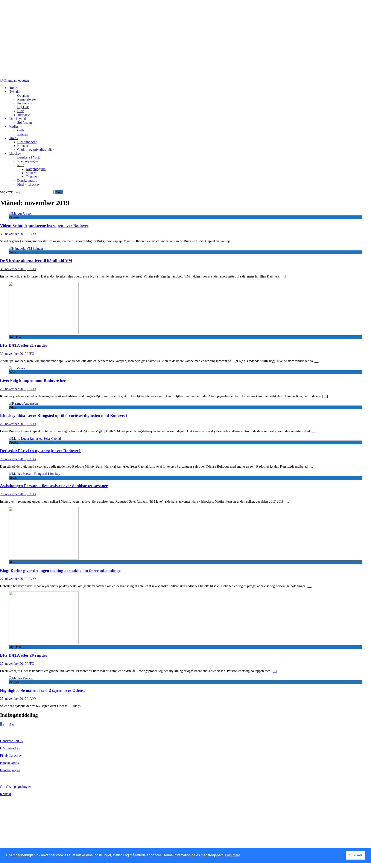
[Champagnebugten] (14, 80)
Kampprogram (36, 169)
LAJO (31, 234)
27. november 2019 (13, 579)
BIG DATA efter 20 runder (23, 655)
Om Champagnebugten (16, 786)
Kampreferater (27, 99)
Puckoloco (24, 103)
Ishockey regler (27, 161)
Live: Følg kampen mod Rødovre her (33, 380)
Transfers (32, 176)
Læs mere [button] (232, 855)
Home (13, 88)
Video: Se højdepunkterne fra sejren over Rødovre (44, 225)
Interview (23, 115)
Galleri (21, 130)
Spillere (31, 173)
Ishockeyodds (18, 118)
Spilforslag (24, 122)
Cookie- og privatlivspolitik (35, 149)
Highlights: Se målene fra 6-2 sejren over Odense (42, 690)
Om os (13, 138)
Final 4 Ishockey (28, 184)
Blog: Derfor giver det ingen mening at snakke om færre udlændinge (60, 570)
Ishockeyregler (10, 770)
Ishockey (15, 153)
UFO (30, 353)
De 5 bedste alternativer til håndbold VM (36, 260)
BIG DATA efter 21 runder (23, 345)
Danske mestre (27, 180)
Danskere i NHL (28, 157)
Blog (20, 111)
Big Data (23, 107)
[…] (283, 276)
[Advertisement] (129, 41)
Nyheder (14, 91)
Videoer (22, 134)
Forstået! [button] (355, 855)
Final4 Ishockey (11, 755)
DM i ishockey (10, 748)
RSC (20, 165)
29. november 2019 (13, 389)
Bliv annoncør (26, 142)
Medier (13, 126)
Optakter (23, 95)
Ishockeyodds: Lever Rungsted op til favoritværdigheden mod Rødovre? (64, 415)
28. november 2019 (13, 494)
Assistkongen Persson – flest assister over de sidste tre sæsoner (54, 485)
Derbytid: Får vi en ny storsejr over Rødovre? (40, 450)
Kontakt (22, 146)
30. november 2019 (13, 234)
